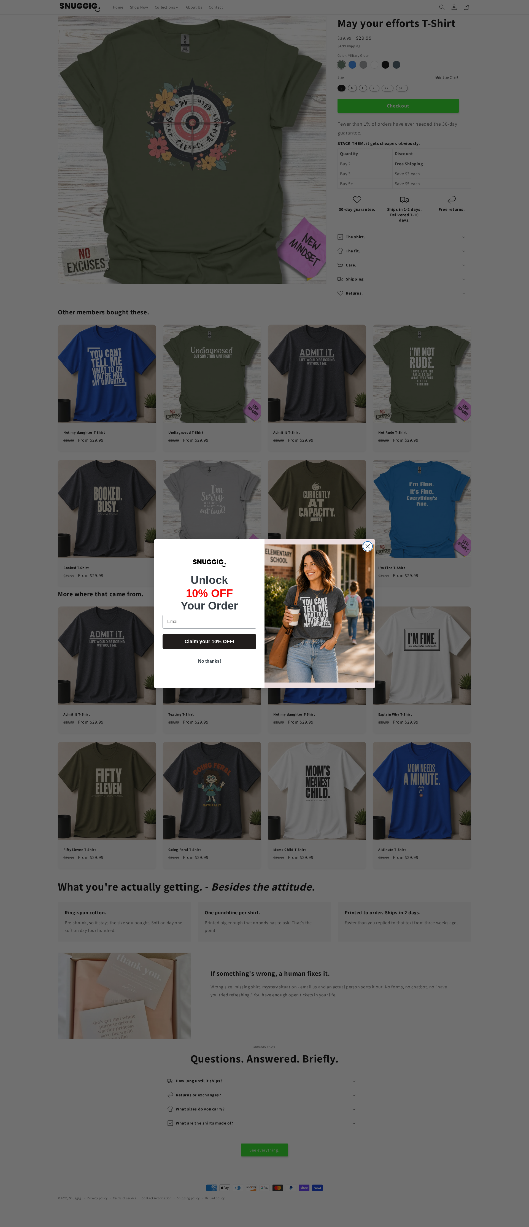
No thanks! (209, 661)
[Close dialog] (368, 546)
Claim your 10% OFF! (209, 641)
